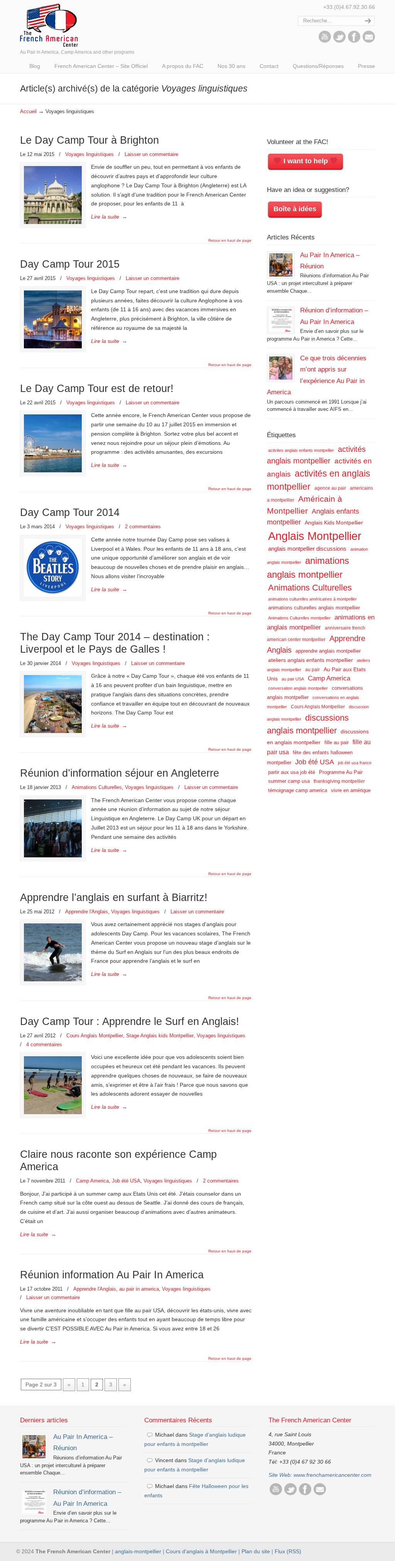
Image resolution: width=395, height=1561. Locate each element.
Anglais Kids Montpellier (334, 522)
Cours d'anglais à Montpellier (201, 1551)
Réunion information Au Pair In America (112, 1275)
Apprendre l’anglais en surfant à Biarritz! (114, 897)
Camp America (92, 1181)
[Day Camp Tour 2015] (53, 319)
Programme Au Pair (341, 772)
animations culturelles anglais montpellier (314, 608)
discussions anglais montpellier (308, 724)
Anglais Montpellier (314, 535)
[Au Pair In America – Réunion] (280, 265)
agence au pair (330, 488)
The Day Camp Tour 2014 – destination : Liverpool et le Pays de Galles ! (115, 643)
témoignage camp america (297, 790)
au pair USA (293, 679)
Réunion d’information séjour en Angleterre (119, 773)
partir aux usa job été (291, 772)
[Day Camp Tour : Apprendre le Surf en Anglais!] (53, 1085)
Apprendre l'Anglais (86, 912)
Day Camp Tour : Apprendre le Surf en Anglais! (129, 1021)
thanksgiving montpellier (339, 781)
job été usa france (354, 762)
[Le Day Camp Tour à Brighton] (53, 195)
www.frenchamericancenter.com (332, 1475)
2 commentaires (143, 526)
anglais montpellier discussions (307, 549)
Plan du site (255, 1551)
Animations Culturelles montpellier (299, 618)
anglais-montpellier (138, 1551)
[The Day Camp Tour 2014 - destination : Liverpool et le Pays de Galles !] (53, 704)
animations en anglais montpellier (321, 622)
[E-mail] (369, 41)
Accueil (28, 111)
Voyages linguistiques (89, 154)
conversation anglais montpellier (298, 688)
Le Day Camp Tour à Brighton (89, 140)
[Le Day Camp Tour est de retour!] (53, 443)
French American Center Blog (49, 24)
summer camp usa (289, 781)
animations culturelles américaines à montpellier (312, 599)
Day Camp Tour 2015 (70, 264)
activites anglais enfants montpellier (301, 450)
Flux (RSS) (288, 1551)
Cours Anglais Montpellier (94, 1035)
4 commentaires (44, 1044)
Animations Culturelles (97, 787)
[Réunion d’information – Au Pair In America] (280, 320)
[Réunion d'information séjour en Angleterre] (53, 828)
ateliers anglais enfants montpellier (310, 660)
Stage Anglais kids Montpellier (160, 1035)
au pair (312, 669)
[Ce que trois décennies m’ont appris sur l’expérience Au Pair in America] (280, 368)
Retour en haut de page (230, 241)
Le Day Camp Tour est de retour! (97, 388)
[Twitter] (339, 41)
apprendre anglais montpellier (328, 651)
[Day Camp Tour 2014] (53, 568)
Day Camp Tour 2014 (70, 512)
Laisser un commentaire (151, 154)
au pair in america (139, 1289)
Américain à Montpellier (304, 504)
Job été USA (126, 1181)
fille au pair (336, 742)
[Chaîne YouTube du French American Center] (325, 41)
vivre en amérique (351, 790)
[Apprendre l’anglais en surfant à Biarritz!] (53, 952)
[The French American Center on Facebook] (354, 41)
